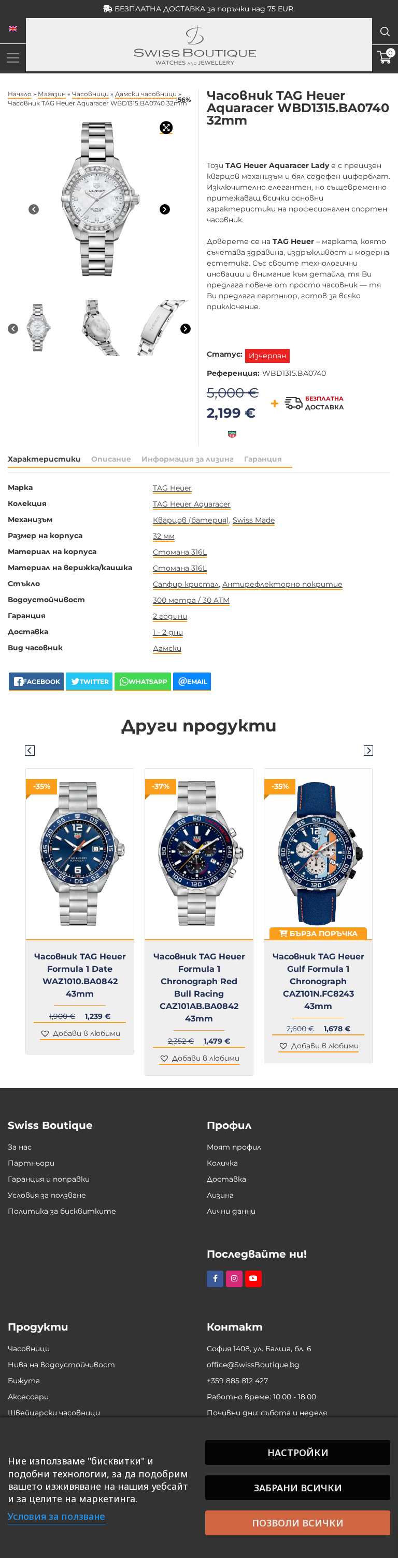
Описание (111, 459)
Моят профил (234, 1147)
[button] (80, 1034)
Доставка (226, 1179)
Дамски (167, 648)
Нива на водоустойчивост (61, 1364)
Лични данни (231, 1211)
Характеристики (44, 459)
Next (368, 750)
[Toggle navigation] (13, 57)
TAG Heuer (172, 488)
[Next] (165, 209)
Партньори (31, 1163)
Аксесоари (28, 1396)
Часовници (90, 94)
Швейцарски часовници (54, 1412)
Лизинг (220, 1195)
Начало (20, 94)
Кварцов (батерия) (191, 520)
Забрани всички (298, 1487)
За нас (20, 1147)
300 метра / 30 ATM (191, 600)
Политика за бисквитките (62, 1211)
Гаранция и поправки (49, 1179)
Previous (29, 750)
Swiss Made (254, 520)
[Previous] (34, 209)
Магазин (52, 94)
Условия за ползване (47, 1195)
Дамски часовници (146, 94)
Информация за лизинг (187, 459)
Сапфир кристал (186, 584)
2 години (170, 616)
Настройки (298, 1452)
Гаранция (263, 459)
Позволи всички (298, 1523)
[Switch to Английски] (13, 29)
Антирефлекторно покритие (282, 584)
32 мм (164, 536)
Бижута (24, 1380)
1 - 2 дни (168, 632)
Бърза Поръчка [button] (323, 933)
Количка (222, 1163)
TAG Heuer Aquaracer (192, 504)
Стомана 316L (180, 552)
